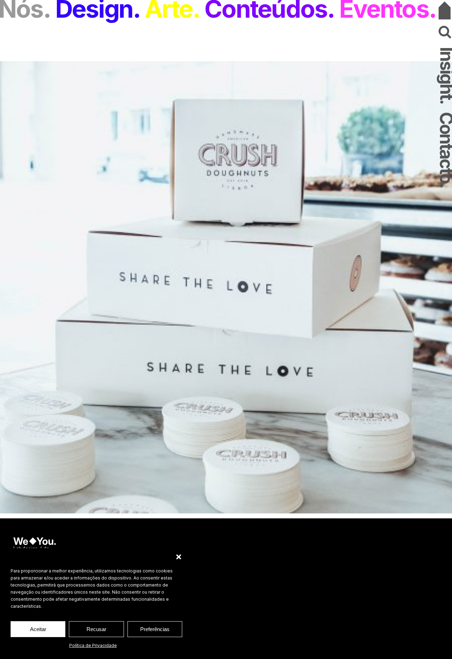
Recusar (96, 629)
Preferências (155, 629)
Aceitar (38, 629)
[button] (178, 556)
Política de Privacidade (93, 645)
